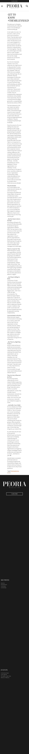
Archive (13, 471)
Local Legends (4, 674)
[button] (2, 6)
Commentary (3, 587)
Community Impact (5, 673)
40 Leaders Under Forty (6, 676)
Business (3, 583)
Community (3, 586)
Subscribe (14, 1)
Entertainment (4, 584)
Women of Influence (5, 677)
